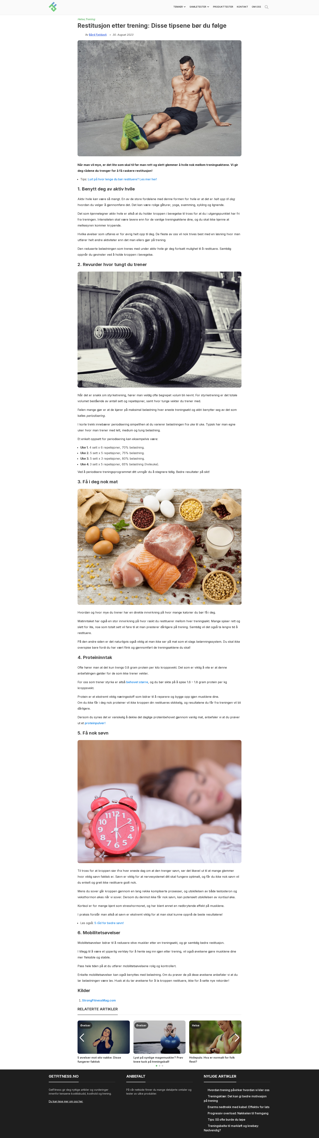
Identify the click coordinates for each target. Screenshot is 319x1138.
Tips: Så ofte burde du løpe (226, 1119)
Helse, (81, 19)
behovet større (137, 682)
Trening (90, 19)
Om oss (256, 6)
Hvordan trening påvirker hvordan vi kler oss (238, 1090)
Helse (195, 1025)
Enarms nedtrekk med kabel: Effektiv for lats (238, 1107)
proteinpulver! (95, 723)
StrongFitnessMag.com (99, 1000)
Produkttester (223, 6)
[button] (156, 1066)
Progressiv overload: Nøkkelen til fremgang (238, 1113)
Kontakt (242, 6)
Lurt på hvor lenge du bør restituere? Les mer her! (122, 179)
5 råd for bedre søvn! (109, 923)
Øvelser (85, 1025)
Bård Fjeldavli (98, 34)
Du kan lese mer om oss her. (66, 1101)
